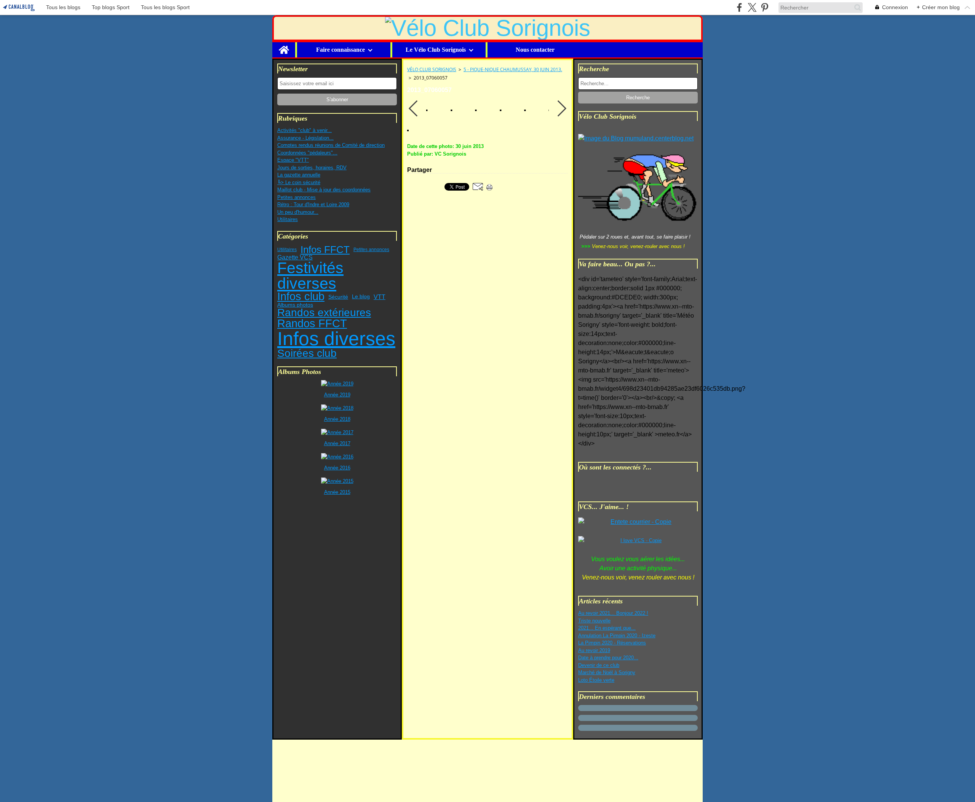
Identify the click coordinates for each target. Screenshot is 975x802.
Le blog (361, 296)
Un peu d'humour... (297, 212)
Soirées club (307, 353)
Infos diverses (336, 338)
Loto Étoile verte (596, 680)
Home (284, 45)
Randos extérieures (324, 312)
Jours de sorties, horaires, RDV (312, 167)
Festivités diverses (310, 275)
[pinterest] (764, 7)
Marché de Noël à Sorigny (606, 672)
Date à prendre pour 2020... (608, 657)
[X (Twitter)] (752, 7)
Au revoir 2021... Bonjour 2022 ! (613, 613)
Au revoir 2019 (594, 650)
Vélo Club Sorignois (431, 69)
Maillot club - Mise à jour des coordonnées (324, 190)
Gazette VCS (295, 258)
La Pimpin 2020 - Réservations (612, 643)
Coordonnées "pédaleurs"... (307, 153)
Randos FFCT (312, 323)
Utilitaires (287, 219)
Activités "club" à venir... (304, 130)
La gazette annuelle (298, 175)
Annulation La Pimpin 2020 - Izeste (616, 635)
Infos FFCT (325, 250)
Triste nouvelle (594, 621)
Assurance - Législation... (305, 138)
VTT (379, 297)
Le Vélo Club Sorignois (436, 50)
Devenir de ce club (598, 665)
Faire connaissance (340, 50)
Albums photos (295, 305)
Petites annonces (296, 197)
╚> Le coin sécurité (298, 182)
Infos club (300, 296)
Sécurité (338, 296)
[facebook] (739, 7)
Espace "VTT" (293, 160)
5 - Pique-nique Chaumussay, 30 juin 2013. (513, 69)
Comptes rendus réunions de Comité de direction (331, 145)
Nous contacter (535, 50)
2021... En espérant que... (607, 628)
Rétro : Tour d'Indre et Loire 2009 (313, 204)
